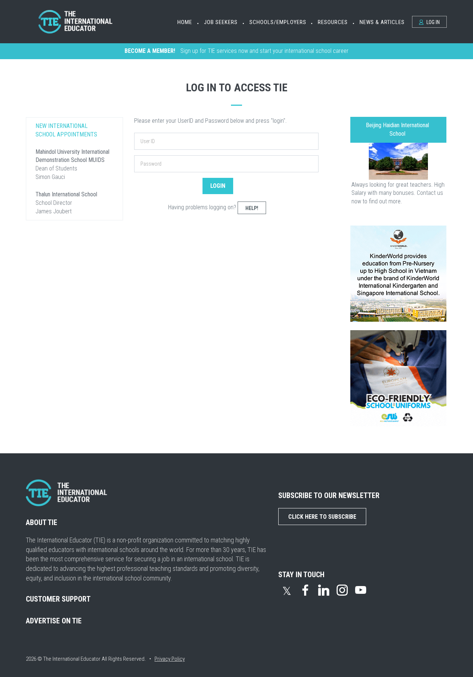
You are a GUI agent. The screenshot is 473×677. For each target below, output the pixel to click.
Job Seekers (221, 22)
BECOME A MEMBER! (150, 50)
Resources (333, 22)
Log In (432, 22)
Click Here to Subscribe (322, 516)
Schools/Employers (277, 22)
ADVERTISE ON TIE (54, 620)
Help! (251, 208)
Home (184, 22)
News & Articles (382, 22)
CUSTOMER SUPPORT (58, 599)
